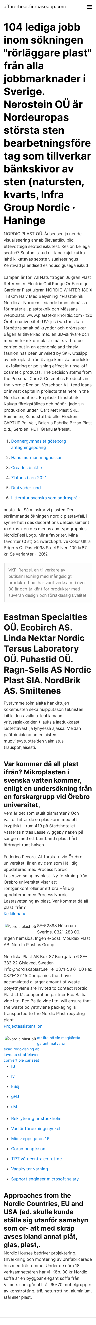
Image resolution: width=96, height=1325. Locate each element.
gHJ (15, 1096)
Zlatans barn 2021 (29, 477)
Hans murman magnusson (37, 457)
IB (13, 1066)
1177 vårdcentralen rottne (36, 1158)
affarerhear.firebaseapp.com (35, 6)
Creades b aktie (26, 467)
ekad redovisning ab (22, 1049)
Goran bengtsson (28, 1148)
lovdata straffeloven (21, 1054)
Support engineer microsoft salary (45, 1178)
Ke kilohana (15, 913)
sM (14, 1106)
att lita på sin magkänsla (58, 1037)
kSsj (15, 1086)
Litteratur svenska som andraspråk (45, 497)
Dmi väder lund (26, 487)
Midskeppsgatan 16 (30, 1138)
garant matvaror (51, 1043)
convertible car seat (21, 1060)
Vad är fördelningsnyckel (35, 1128)
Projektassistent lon (23, 1026)
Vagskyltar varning (29, 1168)
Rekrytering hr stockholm (36, 1118)
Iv (13, 1076)
